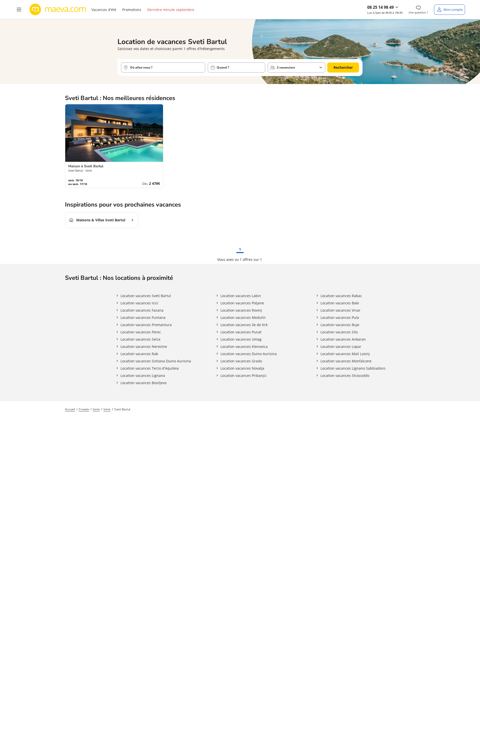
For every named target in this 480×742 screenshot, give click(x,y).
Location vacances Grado (241, 361)
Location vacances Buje (339, 324)
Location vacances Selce (140, 339)
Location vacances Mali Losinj (345, 353)
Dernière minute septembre (170, 9)
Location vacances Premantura (146, 324)
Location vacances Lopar (340, 346)
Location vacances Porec (140, 332)
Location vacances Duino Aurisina (248, 353)
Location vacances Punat (241, 332)
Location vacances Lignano (142, 375)
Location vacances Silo (339, 332)
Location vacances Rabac (341, 295)
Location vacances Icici (139, 303)
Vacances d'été (104, 9)
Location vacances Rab (139, 353)
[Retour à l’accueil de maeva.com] (57, 9)
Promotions (131, 9)
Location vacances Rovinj (241, 310)
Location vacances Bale (339, 303)
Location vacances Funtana (143, 317)
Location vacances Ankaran (343, 339)
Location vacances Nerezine (143, 346)
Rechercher (343, 67)
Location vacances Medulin (243, 317)
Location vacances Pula (339, 317)
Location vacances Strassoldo (344, 375)
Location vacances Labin (240, 295)
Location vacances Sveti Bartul (145, 295)
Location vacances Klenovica (244, 346)
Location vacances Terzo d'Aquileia (149, 368)
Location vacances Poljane (242, 303)
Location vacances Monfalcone (346, 361)
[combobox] (163, 68)
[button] (19, 10)
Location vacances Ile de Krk (244, 324)
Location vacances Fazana (142, 310)
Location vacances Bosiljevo (143, 382)
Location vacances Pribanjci (243, 375)
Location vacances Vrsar (340, 310)
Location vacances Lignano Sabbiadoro (352, 368)
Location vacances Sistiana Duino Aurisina (155, 361)
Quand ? (223, 67)
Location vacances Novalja (242, 368)
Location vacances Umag (241, 339)
